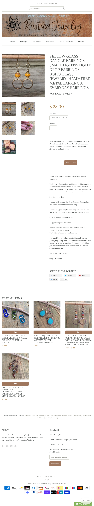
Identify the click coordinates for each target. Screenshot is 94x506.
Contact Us (84, 504)
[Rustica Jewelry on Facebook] (3, 445)
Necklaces (37, 41)
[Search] (63, 8)
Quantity (52, 123)
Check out (53, 3)
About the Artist (66, 41)
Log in (38, 476)
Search (46, 480)
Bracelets (50, 41)
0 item (42, 3)
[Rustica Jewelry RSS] (15, 445)
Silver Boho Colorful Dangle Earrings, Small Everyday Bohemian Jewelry (14, 339)
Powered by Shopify (58, 483)
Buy (15, 332)
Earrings (23, 41)
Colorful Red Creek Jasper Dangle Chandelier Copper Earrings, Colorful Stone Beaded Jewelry (13, 391)
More (80, 41)
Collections (13, 415)
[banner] (47, 25)
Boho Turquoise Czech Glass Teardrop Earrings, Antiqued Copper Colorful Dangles (47, 339)
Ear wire (52, 113)
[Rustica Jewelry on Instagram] (7, 445)
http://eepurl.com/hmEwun (65, 233)
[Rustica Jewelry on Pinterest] (11, 445)
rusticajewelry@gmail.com (66, 439)
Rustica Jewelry (61, 93)
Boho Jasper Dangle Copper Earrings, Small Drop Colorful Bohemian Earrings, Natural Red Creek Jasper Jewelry (78, 340)
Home (12, 41)
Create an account (49, 476)
